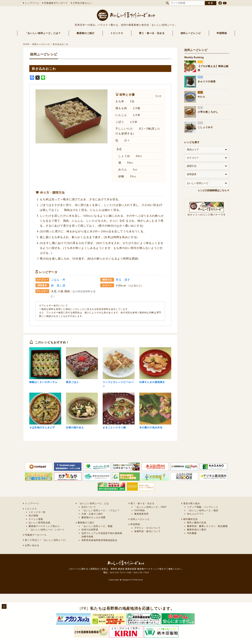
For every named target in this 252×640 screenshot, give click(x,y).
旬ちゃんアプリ (195, 513)
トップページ (32, 3)
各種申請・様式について (147, 531)
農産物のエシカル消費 (93, 517)
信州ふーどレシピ (191, 33)
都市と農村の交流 (196, 522)
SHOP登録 (139, 510)
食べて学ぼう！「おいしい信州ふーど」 (46, 540)
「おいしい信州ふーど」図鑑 (96, 526)
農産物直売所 (141, 513)
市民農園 (192, 533)
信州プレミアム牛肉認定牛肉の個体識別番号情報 (101, 535)
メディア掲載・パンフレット (202, 507)
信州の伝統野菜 (89, 529)
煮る (119, 279)
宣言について (88, 507)
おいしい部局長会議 (39, 522)
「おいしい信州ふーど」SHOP (150, 507)
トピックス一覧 (37, 512)
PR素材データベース (36, 534)
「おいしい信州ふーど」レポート (46, 529)
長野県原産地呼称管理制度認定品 (99, 540)
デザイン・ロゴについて (147, 527)
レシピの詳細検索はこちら (212, 190)
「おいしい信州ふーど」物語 (202, 510)
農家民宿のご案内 (196, 529)
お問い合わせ (32, 545)
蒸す (127, 279)
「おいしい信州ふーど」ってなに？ (100, 510)
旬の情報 (33, 515)
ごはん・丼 (58, 279)
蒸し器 (61, 285)
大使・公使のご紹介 (92, 513)
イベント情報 (36, 519)
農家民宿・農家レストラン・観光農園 (207, 526)
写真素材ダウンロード (56, 3)
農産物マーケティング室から (44, 526)
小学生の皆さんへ (82, 3)
